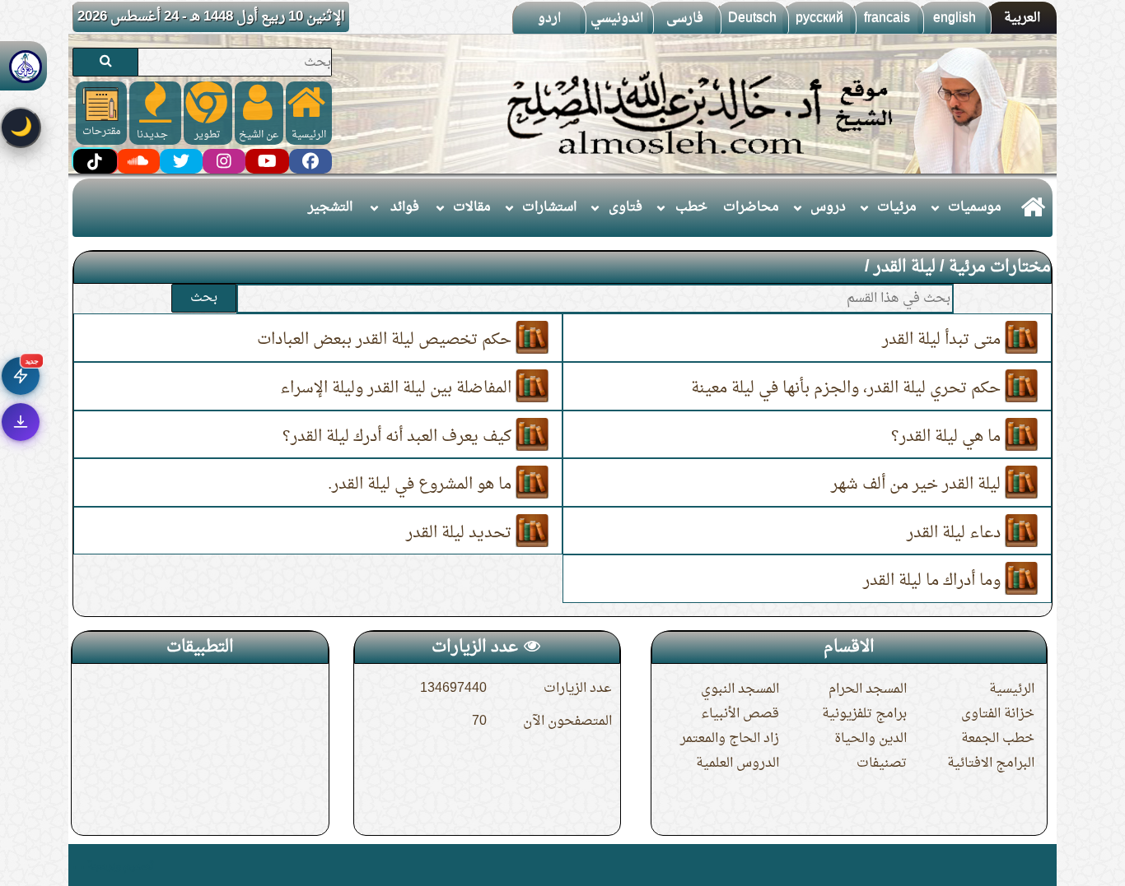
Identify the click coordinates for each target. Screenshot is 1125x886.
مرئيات (897, 207)
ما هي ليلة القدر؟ (948, 436)
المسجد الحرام (868, 689)
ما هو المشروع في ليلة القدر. (422, 484)
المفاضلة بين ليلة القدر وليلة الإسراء (398, 388)
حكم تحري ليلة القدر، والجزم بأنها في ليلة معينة (848, 388)
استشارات (549, 207)
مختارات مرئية (1000, 267)
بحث (203, 297)
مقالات (472, 207)
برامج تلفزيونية (864, 714)
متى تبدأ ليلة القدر (943, 340)
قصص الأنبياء (740, 714)
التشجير (330, 207)
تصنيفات (882, 763)
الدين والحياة (870, 738)
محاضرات (751, 207)
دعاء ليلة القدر (956, 532)
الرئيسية (1011, 689)
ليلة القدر (905, 267)
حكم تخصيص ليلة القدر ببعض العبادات (386, 340)
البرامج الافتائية (990, 763)
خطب (691, 207)
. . (78, 865)
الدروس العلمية (737, 763)
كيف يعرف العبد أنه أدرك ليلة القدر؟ (399, 436)
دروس (828, 207)
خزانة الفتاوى (997, 714)
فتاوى (625, 207)
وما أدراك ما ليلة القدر (934, 581)
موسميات (974, 207)
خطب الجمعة (997, 738)
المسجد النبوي (740, 689)
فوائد (404, 207)
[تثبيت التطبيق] (21, 422)
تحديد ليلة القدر (461, 532)
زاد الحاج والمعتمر (729, 738)
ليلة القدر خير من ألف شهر (918, 484)
